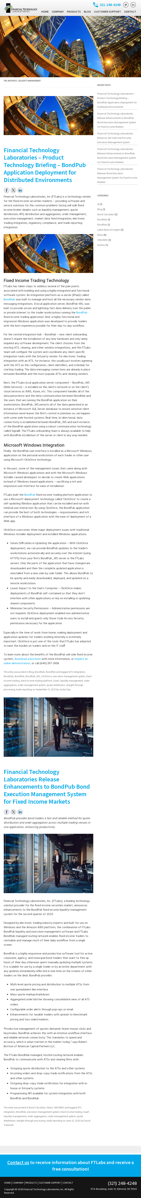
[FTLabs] (20, 12)
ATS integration (77, 672)
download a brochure (27, 659)
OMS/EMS (59, 1108)
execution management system (69, 676)
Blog (87, 11)
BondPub (81, 312)
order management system (32, 685)
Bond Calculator (37, 1108)
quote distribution (56, 685)
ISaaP (56, 681)
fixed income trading (71, 1112)
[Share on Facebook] (7, 190)
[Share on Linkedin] (20, 190)
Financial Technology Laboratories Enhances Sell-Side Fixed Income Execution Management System (115, 138)
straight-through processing (31, 1121)
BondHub (9, 299)
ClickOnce (46, 676)
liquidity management (71, 681)
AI (98, 204)
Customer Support (107, 11)
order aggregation (37, 1116)
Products (74, 11)
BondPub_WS (33, 676)
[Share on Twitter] (13, 190)
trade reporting (24, 690)
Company (58, 11)
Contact (130, 11)
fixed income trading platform (36, 681)
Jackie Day (64, 690)
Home (45, 11)
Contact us (18, 1162)
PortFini (101, 245)
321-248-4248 (110, 4)
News (50, 1108)
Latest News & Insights (108, 230)
